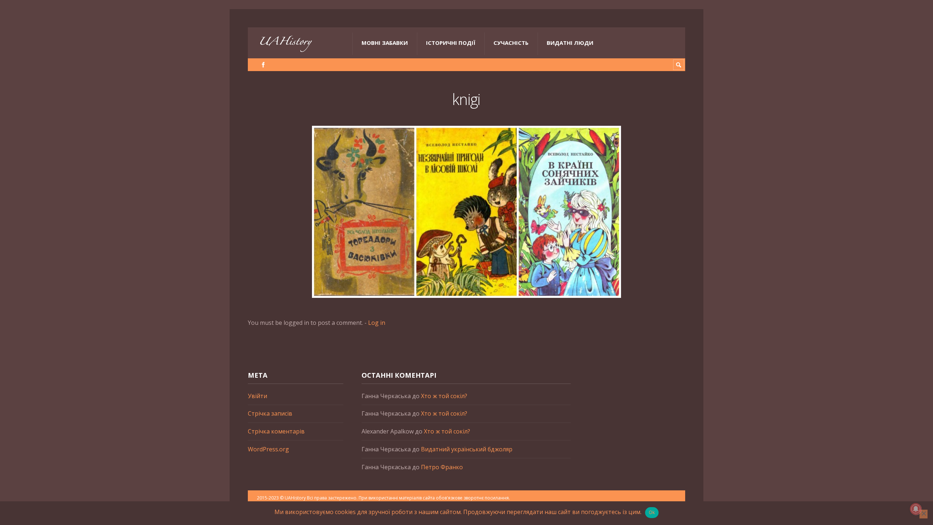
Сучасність (510, 42)
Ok (652, 512)
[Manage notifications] (916, 509)
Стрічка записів (270, 413)
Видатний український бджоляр (466, 449)
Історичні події (450, 42)
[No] (924, 514)
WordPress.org (268, 449)
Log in (376, 323)
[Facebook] (263, 64)
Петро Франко (442, 467)
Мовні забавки (385, 42)
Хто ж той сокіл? (444, 396)
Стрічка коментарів (276, 431)
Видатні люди (570, 42)
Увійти (257, 396)
